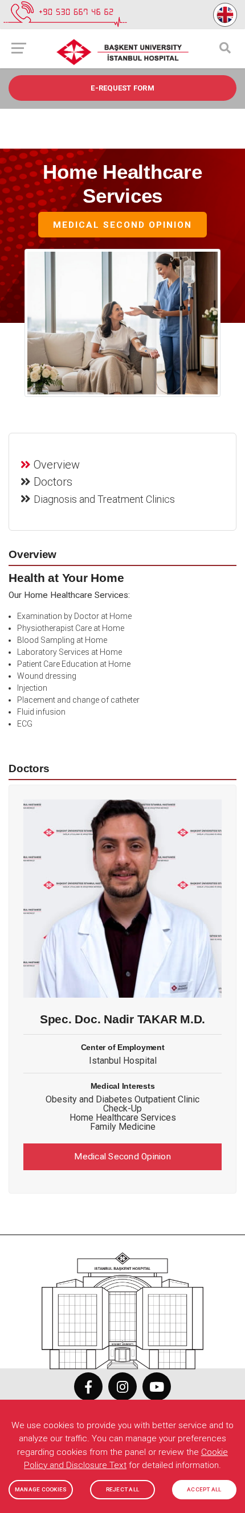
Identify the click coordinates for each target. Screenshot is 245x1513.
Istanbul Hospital (123, 1060)
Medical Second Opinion (122, 225)
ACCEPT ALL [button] (204, 1489)
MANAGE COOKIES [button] (41, 1489)
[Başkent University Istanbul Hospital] (122, 1305)
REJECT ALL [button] (123, 1489)
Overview (57, 464)
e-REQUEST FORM (122, 88)
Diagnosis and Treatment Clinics (104, 499)
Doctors (53, 482)
